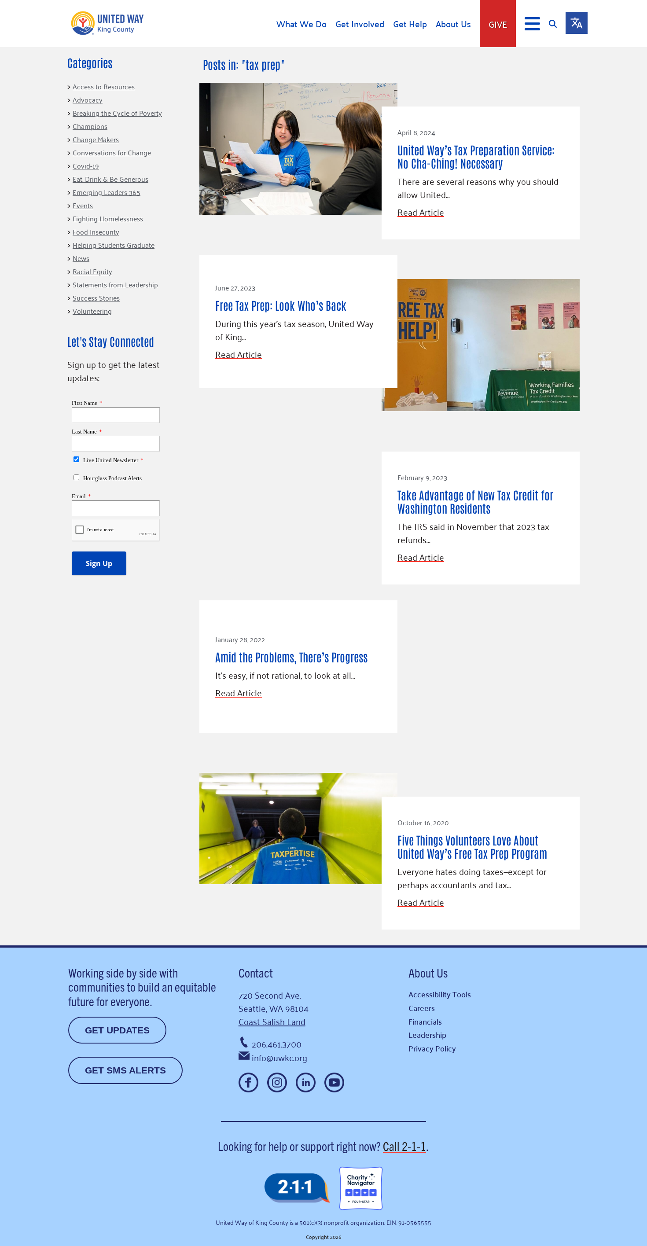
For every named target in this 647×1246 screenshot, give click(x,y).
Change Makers (96, 139)
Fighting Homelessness (108, 218)
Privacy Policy (432, 1048)
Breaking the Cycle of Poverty (117, 113)
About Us (453, 24)
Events (83, 205)
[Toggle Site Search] (557, 23)
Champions (90, 126)
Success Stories (96, 297)
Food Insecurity (96, 231)
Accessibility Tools (439, 994)
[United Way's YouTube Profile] (334, 1082)
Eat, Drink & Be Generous (110, 179)
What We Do (301, 24)
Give (498, 24)
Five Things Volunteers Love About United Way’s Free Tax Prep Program (472, 846)
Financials (425, 1021)
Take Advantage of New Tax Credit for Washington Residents (475, 501)
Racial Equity (92, 271)
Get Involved (359, 24)
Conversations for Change (112, 152)
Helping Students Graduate (113, 245)
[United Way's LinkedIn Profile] (306, 1082)
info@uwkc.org (279, 1057)
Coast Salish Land (272, 1021)
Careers (421, 1007)
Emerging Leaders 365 (106, 192)
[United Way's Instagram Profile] (277, 1082)
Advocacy (88, 99)
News (81, 258)
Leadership (427, 1034)
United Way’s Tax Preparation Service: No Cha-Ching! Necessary (476, 156)
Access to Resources (104, 86)
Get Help (410, 24)
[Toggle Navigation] (532, 23)
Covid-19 (86, 165)
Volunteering (92, 311)
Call (404, 1145)
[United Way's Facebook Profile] (248, 1082)
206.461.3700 (276, 1043)
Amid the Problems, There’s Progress (291, 656)
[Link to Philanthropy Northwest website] (297, 1188)
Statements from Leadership (115, 284)
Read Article (420, 211)
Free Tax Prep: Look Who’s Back (280, 305)
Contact (256, 972)
